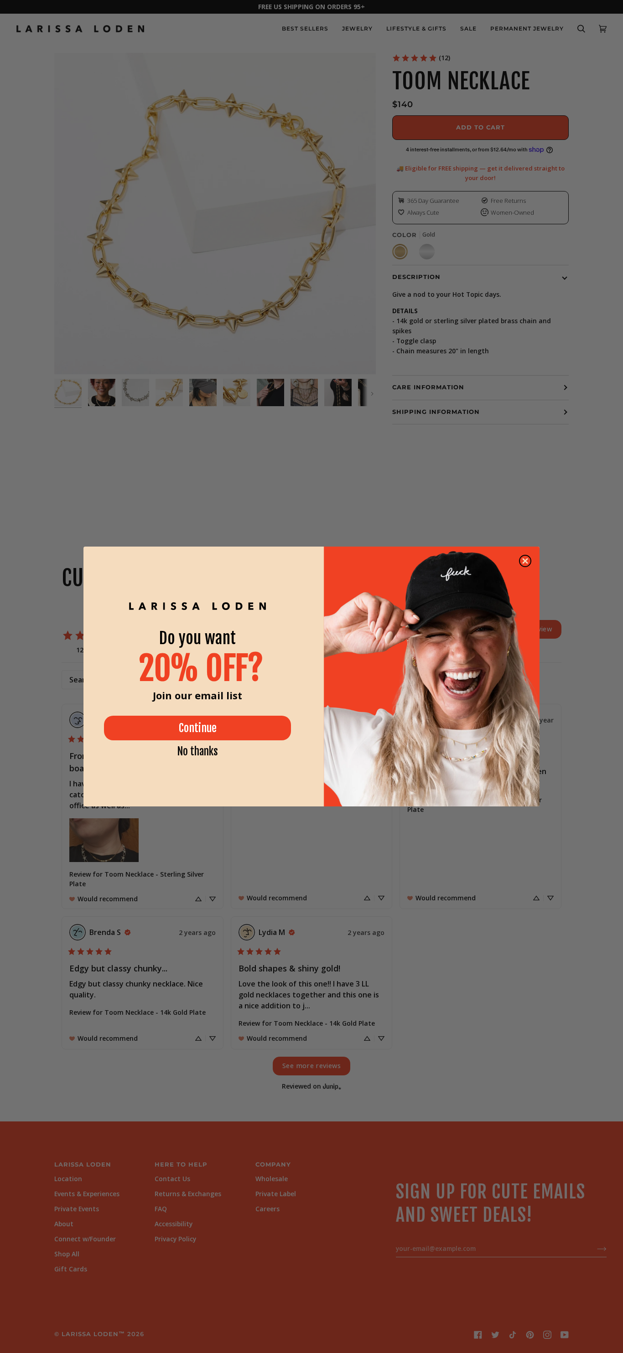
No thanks (197, 751)
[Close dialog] (525, 561)
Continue (198, 728)
